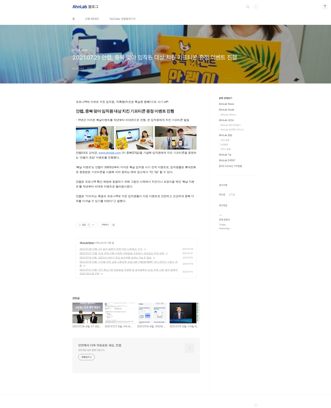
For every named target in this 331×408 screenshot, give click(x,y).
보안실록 (224, 144)
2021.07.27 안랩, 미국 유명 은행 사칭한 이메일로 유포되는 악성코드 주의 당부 (121, 253)
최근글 (222, 194)
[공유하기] (89, 224)
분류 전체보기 (225, 98)
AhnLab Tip (225, 154)
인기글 (232, 194)
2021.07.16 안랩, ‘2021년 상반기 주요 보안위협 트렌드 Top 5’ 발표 (115, 257)
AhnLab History (228, 114)
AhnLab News (87, 242)
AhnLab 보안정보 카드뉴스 (232, 129)
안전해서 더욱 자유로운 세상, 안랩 (99, 345)
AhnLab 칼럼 (225, 135)
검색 (247, 6)
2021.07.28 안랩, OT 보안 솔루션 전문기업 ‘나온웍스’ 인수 (111, 248)
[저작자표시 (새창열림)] (113, 224)
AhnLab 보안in (226, 120)
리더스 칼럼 (225, 149)
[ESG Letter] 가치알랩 (230, 166)
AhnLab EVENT (227, 160)
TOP (256, 405)
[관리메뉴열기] (325, 6)
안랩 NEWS (92, 19)
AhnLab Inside (226, 109)
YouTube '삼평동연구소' (122, 19)
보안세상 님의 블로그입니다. (91, 350)
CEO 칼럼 (224, 140)
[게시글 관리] (93, 224)
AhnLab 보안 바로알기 (230, 125)
